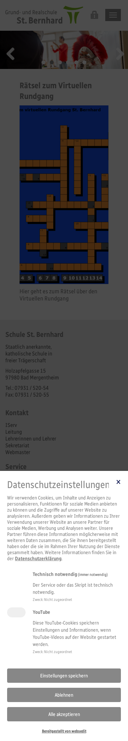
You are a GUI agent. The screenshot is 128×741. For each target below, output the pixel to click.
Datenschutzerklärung (38, 559)
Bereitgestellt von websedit (64, 730)
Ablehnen (64, 695)
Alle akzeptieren (64, 714)
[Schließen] (118, 481)
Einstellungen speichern (64, 676)
